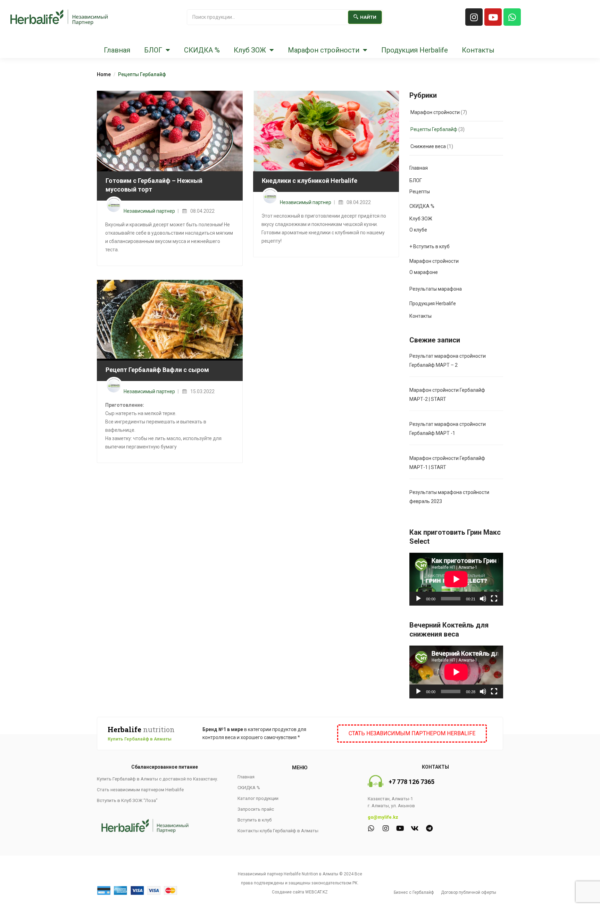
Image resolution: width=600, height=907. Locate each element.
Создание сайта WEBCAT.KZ (300, 892)
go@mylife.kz (383, 817)
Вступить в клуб (255, 820)
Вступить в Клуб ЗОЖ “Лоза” (127, 800)
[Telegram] (429, 828)
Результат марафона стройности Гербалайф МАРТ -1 (447, 428)
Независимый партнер (149, 211)
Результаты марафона (435, 289)
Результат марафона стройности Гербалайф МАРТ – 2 (447, 360)
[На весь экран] (494, 598)
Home (104, 74)
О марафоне (423, 272)
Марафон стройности (323, 50)
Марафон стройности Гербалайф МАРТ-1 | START (447, 462)
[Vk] (414, 828)
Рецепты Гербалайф (433, 129)
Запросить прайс (256, 809)
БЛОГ (153, 50)
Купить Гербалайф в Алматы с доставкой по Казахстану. (157, 779)
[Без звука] (483, 598)
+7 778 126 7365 (411, 781)
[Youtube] (493, 17)
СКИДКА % (202, 50)
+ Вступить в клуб (429, 246)
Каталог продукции (258, 798)
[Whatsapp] (512, 17)
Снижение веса (428, 146)
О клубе (418, 230)
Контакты (478, 50)
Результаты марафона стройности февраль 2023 (449, 496)
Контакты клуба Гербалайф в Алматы (278, 830)
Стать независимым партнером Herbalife (140, 789)
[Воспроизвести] (418, 598)
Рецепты (419, 191)
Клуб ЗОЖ (250, 50)
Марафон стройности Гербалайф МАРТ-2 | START (447, 394)
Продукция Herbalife (414, 50)
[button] (412, 733)
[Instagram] (474, 17)
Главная (117, 50)
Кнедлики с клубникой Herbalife (309, 180)
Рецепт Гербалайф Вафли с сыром (157, 369)
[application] (456, 579)
